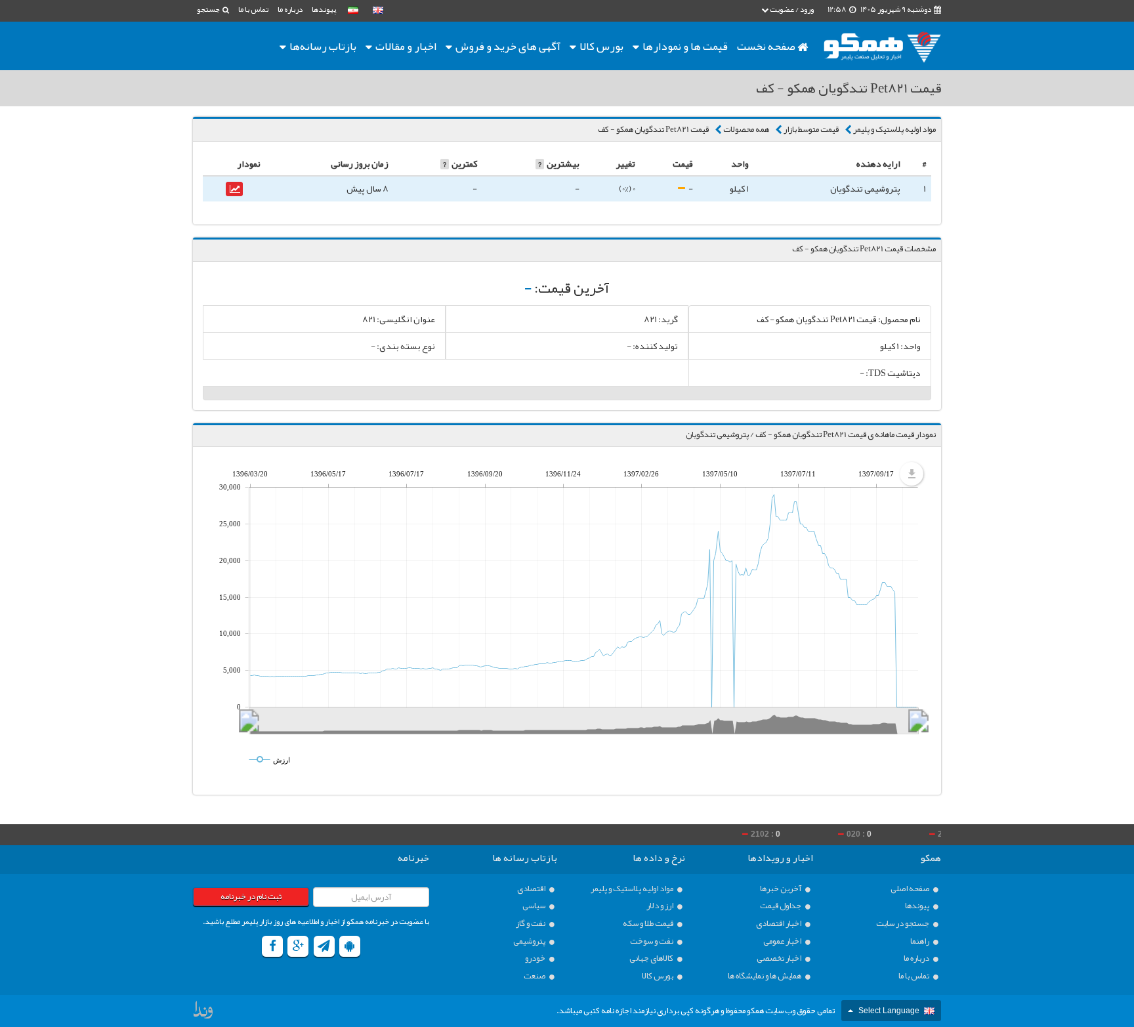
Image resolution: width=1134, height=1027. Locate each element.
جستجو (209, 9)
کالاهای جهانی (652, 958)
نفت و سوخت (652, 941)
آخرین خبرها (781, 889)
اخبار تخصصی (780, 958)
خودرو (536, 958)
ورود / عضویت (791, 9)
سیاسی (534, 906)
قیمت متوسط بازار (811, 129)
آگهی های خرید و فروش (506, 46)
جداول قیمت (781, 906)
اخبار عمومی (783, 941)
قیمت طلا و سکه (649, 923)
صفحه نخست (767, 46)
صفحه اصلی (911, 889)
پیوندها (324, 9)
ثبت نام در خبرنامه (251, 896)
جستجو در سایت (903, 923)
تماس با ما (253, 9)
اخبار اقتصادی (779, 923)
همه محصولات (746, 129)
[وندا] (204, 1013)
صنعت (535, 976)
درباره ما (290, 9)
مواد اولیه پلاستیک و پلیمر (894, 129)
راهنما (920, 941)
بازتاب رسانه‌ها (321, 46)
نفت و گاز (531, 923)
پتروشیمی (530, 941)
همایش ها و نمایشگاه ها (765, 976)
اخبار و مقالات (404, 46)
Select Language (888, 1010)
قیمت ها (685, 46)
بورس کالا (600, 46)
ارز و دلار (660, 906)
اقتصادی (532, 889)
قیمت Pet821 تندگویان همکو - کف (653, 129)
